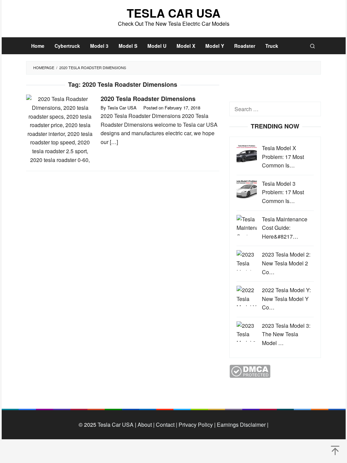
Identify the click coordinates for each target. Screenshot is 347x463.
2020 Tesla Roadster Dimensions (148, 98)
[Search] (312, 45)
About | (146, 424)
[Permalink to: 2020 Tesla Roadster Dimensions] (60, 129)
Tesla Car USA (174, 13)
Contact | (166, 424)
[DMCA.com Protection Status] (249, 370)
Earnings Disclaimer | (242, 424)
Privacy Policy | (196, 424)
